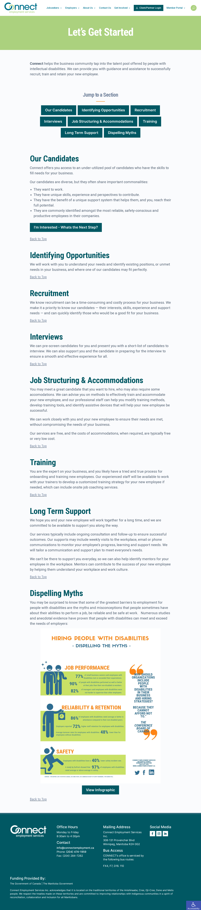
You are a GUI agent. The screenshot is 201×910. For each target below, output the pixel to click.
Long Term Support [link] (81, 133)
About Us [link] (88, 7)
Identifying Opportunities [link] (103, 110)
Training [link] (150, 121)
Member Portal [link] (175, 7)
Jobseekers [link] (52, 7)
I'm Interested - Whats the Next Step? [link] (66, 227)
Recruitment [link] (145, 110)
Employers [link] (71, 7)
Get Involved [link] (121, 7)
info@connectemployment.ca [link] (75, 847)
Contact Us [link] (105, 7)
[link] (193, 905)
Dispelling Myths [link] (122, 133)
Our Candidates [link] (58, 110)
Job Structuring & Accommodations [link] (102, 121)
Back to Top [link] (38, 239)
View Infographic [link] (100, 790)
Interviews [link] (53, 121)
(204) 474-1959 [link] (76, 851)
